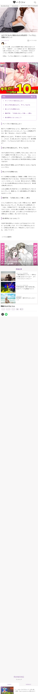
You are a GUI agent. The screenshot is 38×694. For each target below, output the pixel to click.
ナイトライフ (15, 5)
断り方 (21, 309)
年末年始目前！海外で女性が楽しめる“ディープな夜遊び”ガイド (26, 287)
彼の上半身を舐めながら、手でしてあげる (17, 105)
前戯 (17, 309)
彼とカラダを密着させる (12, 109)
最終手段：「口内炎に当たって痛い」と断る (18, 113)
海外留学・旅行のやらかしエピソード (26, 299)
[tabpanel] (19, 254)
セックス (8, 309)
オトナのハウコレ (5, 5)
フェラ (13, 309)
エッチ (3, 309)
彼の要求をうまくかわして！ (13, 117)
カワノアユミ (19, 273)
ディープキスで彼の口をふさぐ (14, 100)
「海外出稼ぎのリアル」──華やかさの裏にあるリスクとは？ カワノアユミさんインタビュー (26, 276)
